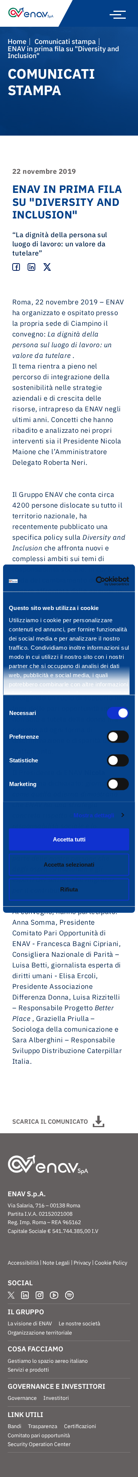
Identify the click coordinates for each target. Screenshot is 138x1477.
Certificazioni (80, 1426)
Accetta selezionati (69, 864)
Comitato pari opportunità (39, 1435)
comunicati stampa (65, 41)
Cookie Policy (111, 1262)
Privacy (82, 1262)
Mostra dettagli (94, 815)
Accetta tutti (69, 839)
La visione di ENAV (30, 1323)
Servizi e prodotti (28, 1369)
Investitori (56, 1397)
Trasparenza (42, 1426)
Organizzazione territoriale (40, 1332)
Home (17, 41)
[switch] (118, 737)
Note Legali (56, 1262)
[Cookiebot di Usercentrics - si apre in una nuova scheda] (97, 581)
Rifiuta (69, 889)
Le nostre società (79, 1323)
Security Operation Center (39, 1444)
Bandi (14, 1426)
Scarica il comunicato (50, 1121)
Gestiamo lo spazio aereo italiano (48, 1360)
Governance (22, 1397)
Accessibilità (23, 1262)
